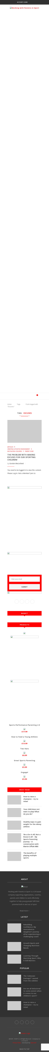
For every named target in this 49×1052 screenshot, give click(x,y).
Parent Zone (29, 451)
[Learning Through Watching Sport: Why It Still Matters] (14, 959)
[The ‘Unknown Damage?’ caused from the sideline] (14, 979)
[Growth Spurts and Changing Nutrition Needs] (14, 946)
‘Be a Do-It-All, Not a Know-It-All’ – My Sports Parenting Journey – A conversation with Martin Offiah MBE (31, 840)
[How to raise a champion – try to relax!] (14, 799)
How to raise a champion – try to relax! (30, 798)
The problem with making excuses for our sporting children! (21, 457)
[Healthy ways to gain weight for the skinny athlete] (14, 825)
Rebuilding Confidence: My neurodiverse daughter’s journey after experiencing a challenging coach (31, 930)
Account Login (22, 2)
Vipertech (33, 1043)
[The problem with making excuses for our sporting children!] (24, 431)
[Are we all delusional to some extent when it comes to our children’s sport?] (14, 991)
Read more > (24, 911)
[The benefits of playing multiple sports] (14, 856)
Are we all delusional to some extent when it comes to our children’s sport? (32, 992)
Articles (10, 447)
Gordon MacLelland (16, 463)
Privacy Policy (17, 1043)
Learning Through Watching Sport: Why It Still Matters (32, 958)
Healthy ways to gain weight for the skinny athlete (32, 824)
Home (9, 404)
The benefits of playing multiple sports (30, 855)
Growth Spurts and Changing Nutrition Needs (31, 945)
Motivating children (14, 451)
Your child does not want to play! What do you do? (31, 811)
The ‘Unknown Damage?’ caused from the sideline (30, 978)
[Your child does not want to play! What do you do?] (14, 812)
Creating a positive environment (18, 449)
